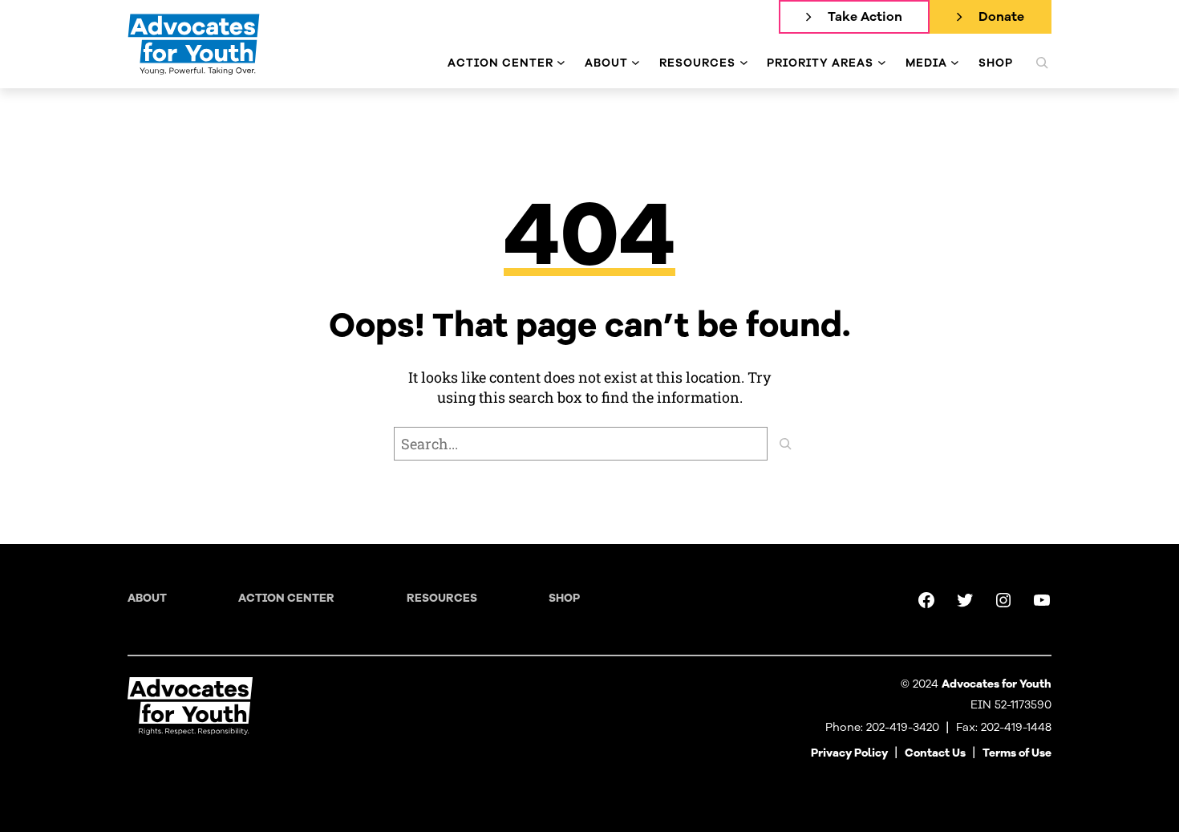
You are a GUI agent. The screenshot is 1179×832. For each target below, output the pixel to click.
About (147, 598)
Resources (442, 598)
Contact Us (935, 753)
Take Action (865, 17)
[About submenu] (635, 63)
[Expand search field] (1041, 62)
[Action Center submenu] (561, 63)
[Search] (785, 444)
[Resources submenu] (743, 63)
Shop (564, 598)
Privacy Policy (849, 753)
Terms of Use (1016, 753)
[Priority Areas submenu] (881, 63)
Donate (1001, 17)
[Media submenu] (954, 63)
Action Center (286, 598)
